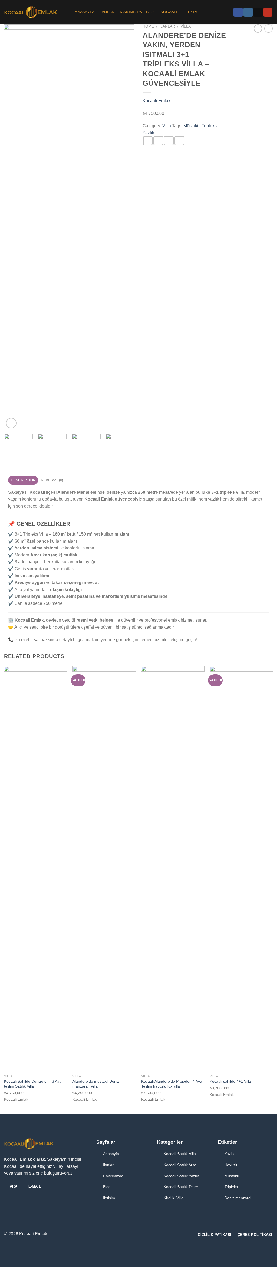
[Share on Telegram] (179, 140)
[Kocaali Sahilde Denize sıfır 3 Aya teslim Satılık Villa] (35, 869)
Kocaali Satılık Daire (181, 1187)
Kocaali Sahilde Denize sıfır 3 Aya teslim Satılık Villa (32, 1084)
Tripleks (209, 126)
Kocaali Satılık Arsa (180, 1165)
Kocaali (169, 12)
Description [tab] (23, 480)
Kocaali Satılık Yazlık (181, 1176)
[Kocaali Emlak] (31, 12)
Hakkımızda (130, 12)
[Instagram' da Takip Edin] (248, 12)
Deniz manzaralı (238, 1198)
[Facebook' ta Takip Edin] (238, 12)
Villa (185, 26)
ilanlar (106, 12)
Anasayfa (84, 12)
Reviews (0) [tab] (52, 480)
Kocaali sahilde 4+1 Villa (230, 1081)
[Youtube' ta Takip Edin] (268, 12)
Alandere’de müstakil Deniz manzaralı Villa (95, 1084)
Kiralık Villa (173, 1198)
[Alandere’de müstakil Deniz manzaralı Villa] (104, 869)
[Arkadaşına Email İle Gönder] (169, 140)
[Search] (68, 12)
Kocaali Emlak (156, 100)
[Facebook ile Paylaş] (148, 140)
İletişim (189, 12)
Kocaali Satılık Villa (180, 1154)
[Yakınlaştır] (11, 423)
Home (148, 26)
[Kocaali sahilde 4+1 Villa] (241, 869)
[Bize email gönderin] (258, 12)
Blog (151, 12)
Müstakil (191, 126)
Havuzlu (231, 1165)
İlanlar (108, 1165)
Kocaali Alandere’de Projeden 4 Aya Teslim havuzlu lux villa (171, 1084)
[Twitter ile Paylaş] (158, 140)
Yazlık (148, 133)
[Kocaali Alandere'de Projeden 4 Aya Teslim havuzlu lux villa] (173, 869)
